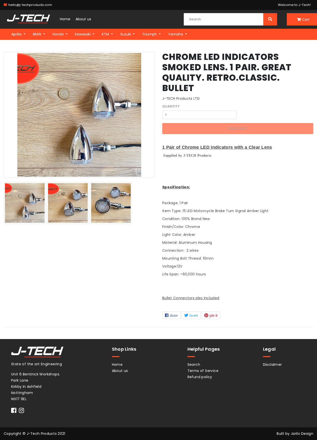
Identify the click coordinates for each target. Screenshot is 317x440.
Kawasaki (83, 34)
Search (193, 364)
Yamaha (176, 34)
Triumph (150, 34)
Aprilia (17, 34)
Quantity (171, 106)
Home (65, 19)
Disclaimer (272, 364)
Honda (59, 34)
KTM (106, 34)
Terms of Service (202, 370)
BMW (37, 34)
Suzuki (126, 34)
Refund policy (199, 376)
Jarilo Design (302, 433)
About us (83, 19)
